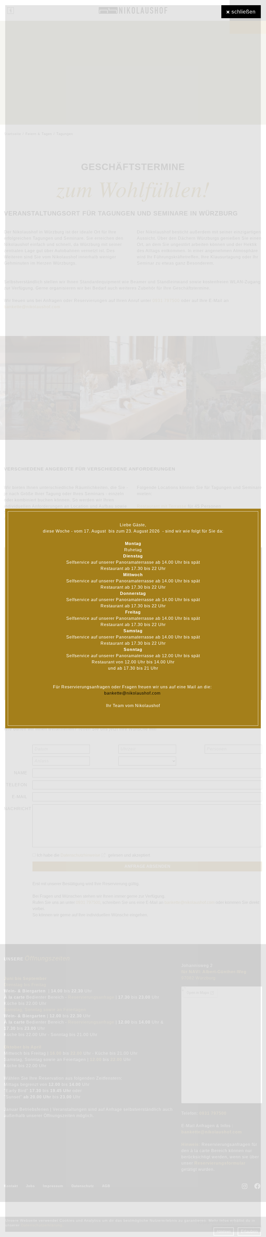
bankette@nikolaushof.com (133, 693)
